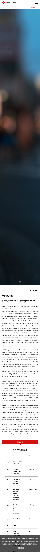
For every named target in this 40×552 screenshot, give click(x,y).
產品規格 (20, 442)
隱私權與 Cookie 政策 (16, 541)
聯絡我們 (34, 7)
